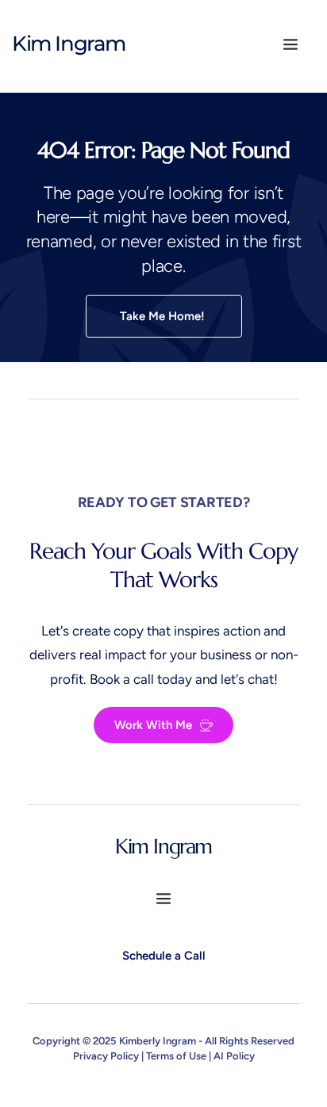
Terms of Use (176, 1056)
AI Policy (234, 1056)
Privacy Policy (106, 1056)
